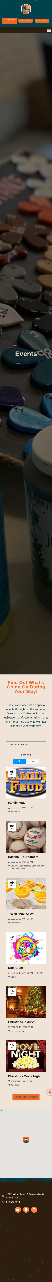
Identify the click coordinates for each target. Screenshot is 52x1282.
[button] (49, 30)
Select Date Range (17, 744)
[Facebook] (26, 1210)
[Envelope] (18, 1210)
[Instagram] (34, 1210)
